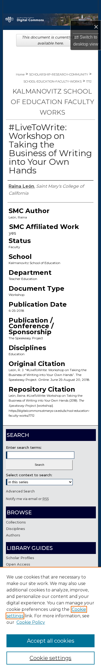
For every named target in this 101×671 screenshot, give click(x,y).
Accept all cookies (50, 641)
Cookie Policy (30, 622)
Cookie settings (50, 658)
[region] (50, 619)
